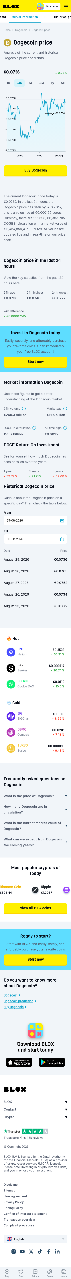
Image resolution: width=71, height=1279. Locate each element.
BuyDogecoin (14, 1007)
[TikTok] (40, 1251)
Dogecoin (21, 29)
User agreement (15, 1196)
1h (8, 83)
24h (19, 83)
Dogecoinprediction (18, 1001)
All (62, 83)
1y (52, 83)
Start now (52, 6)
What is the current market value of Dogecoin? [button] (32, 826)
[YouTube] (22, 1251)
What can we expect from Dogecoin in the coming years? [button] (35, 842)
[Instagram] (13, 1251)
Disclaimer (11, 1184)
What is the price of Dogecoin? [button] (29, 796)
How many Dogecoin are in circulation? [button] (25, 809)
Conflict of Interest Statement (25, 1214)
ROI (46, 17)
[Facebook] (48, 1251)
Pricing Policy (13, 1208)
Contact (10, 1109)
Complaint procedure (19, 1225)
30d (41, 83)
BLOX (8, 1102)
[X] (31, 1251)
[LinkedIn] (57, 1251)
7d (30, 83)
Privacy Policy (14, 1202)
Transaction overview (19, 1219)
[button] (35, 1103)
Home (7, 29)
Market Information (25, 17)
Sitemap (9, 1190)
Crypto (9, 1117)
